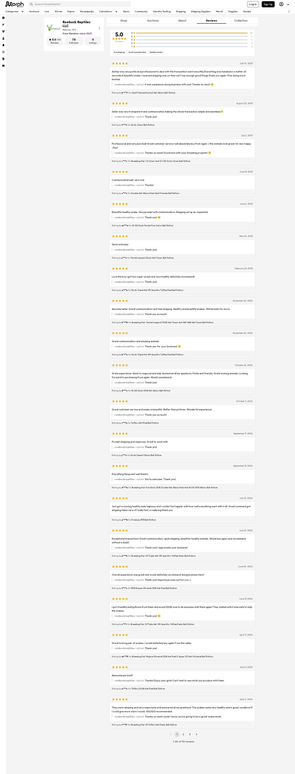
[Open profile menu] (284, 4)
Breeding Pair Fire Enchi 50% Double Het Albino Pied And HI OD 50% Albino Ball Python (175, 487)
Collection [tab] (241, 20)
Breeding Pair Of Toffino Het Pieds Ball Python (154, 724)
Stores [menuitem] (58, 11)
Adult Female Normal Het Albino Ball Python (153, 92)
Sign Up (268, 4)
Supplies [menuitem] (233, 11)
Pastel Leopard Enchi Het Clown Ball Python (152, 258)
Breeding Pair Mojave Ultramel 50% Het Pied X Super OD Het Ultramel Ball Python (172, 656)
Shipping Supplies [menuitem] (200, 11)
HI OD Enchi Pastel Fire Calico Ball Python (152, 225)
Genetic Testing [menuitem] (162, 11)
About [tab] (182, 20)
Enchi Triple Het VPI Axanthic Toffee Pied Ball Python (157, 290)
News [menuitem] (126, 11)
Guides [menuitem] (247, 11)
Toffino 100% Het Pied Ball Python (148, 688)
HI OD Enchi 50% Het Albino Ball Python (150, 390)
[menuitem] (3, 17)
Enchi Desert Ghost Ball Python (146, 455)
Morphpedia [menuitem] (87, 11)
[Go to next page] (196, 734)
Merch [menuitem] (219, 11)
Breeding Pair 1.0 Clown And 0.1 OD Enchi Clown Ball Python (160, 161)
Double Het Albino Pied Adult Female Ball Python (155, 193)
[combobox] (79, 4)
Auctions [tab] (153, 20)
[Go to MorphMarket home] (14, 4)
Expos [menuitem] (71, 11)
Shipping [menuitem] (181, 11)
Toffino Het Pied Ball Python (145, 423)
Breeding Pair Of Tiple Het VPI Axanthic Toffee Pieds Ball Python (162, 624)
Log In (253, 4)
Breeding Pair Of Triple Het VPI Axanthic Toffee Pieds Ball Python (163, 556)
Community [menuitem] (141, 11)
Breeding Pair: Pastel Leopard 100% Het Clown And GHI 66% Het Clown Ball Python (172, 322)
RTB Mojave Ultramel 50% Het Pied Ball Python (154, 588)
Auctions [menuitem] (34, 11)
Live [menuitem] (47, 11)
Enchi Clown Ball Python (143, 125)
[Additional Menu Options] (289, 11)
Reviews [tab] (211, 20)
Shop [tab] (123, 20)
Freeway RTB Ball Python (144, 520)
